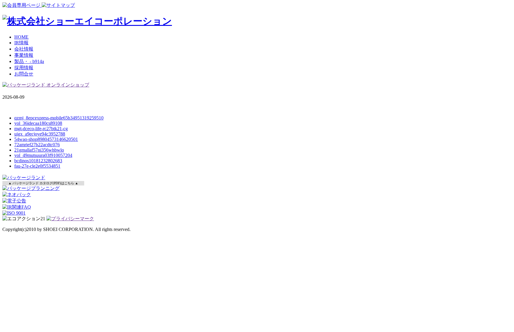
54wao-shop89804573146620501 (46, 139)
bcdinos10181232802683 (38, 160)
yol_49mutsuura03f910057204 (43, 155)
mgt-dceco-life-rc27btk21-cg (41, 128)
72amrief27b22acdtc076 (37, 144)
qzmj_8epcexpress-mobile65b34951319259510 (59, 117)
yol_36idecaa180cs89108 (38, 123)
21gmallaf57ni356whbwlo (39, 149)
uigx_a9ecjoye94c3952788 (39, 133)
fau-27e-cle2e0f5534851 (37, 166)
